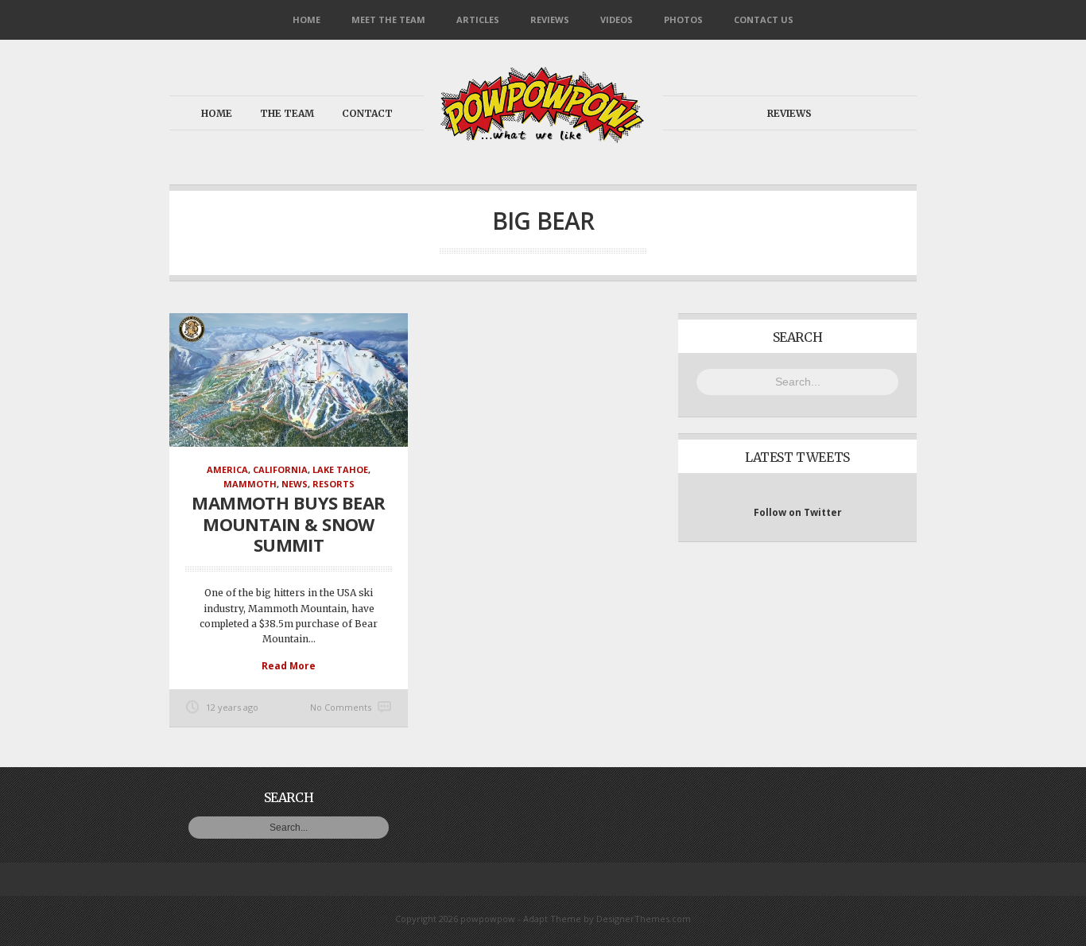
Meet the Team (388, 19)
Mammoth (250, 484)
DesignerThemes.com (643, 919)
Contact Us (763, 19)
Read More (289, 666)
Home (306, 19)
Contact (367, 113)
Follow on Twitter (798, 512)
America (227, 469)
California (280, 469)
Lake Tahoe (340, 469)
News (294, 484)
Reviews (549, 19)
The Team (287, 113)
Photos (683, 19)
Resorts (333, 484)
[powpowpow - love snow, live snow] (543, 138)
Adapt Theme (552, 919)
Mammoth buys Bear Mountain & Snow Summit (289, 523)
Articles (477, 19)
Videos (616, 19)
